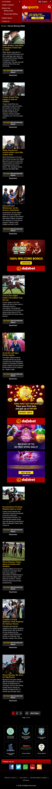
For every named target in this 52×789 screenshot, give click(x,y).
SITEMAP (26, 780)
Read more (13, 75)
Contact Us (5, 21)
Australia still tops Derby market (11, 354)
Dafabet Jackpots (8, 5)
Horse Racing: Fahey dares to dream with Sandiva (12, 564)
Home (3, 26)
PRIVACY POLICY (10, 778)
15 (27, 713)
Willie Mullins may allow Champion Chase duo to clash (13, 47)
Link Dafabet (6, 2)
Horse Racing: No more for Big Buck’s (13, 676)
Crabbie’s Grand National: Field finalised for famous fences (13, 621)
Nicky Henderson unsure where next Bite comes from (13, 152)
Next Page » (35, 713)
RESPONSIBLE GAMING (38, 778)
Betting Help (6, 8)
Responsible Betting (11, 14)
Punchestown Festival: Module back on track (13, 508)
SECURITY (23, 778)
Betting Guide (8, 11)
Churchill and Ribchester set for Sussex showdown (11, 208)
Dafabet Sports (7, 18)
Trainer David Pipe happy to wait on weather (11, 99)
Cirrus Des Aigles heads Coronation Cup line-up (12, 297)
